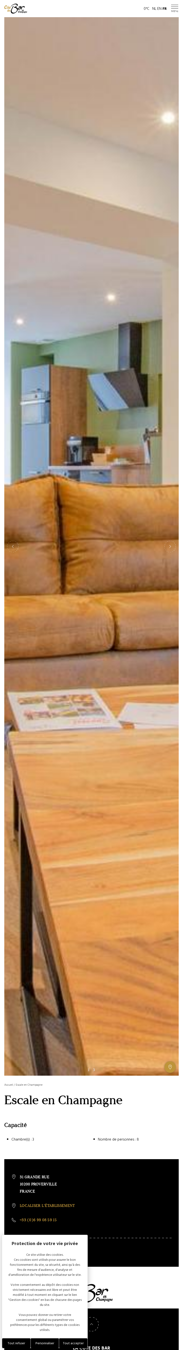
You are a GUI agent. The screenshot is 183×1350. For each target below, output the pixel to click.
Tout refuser (16, 1343)
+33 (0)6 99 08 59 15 (38, 1220)
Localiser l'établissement (47, 1206)
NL (154, 8)
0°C (146, 8)
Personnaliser (45, 1343)
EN (159, 8)
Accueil (8, 1085)
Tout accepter (73, 1343)
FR (165, 8)
